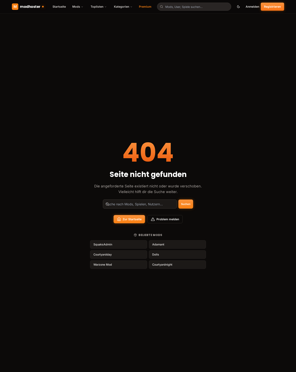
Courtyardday (102, 254)
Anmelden (252, 6)
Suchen (185, 204)
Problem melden (167, 219)
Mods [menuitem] (76, 6)
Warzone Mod (102, 264)
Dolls (155, 254)
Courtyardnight (162, 264)
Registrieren (272, 6)
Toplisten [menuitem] (97, 6)
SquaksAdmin (102, 244)
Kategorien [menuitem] (121, 6)
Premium (145, 6)
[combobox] (194, 7)
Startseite (59, 6)
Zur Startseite (132, 219)
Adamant (158, 244)
